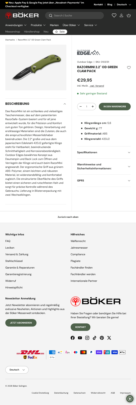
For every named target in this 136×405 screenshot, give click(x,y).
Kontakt (98, 4)
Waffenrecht (78, 241)
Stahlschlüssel (14, 261)
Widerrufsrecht (98, 393)
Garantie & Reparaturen (19, 267)
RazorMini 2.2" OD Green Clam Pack (34, 39)
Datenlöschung (61, 393)
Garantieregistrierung (18, 274)
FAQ (7, 241)
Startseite (10, 39)
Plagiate (75, 261)
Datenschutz (80, 393)
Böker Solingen (20, 386)
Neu (46, 31)
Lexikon (9, 247)
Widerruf (10, 281)
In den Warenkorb (114, 106)
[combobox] (74, 15)
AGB (113, 393)
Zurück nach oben (68, 216)
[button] (128, 15)
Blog (109, 4)
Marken (54, 25)
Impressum (125, 393)
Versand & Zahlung (16, 254)
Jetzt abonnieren (21, 322)
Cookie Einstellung (40, 393)
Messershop (12, 31)
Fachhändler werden (83, 274)
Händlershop (32, 31)
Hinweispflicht (14, 287)
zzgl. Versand (97, 85)
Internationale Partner (84, 281)
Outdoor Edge (84, 61)
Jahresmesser (79, 247)
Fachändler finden (82, 267)
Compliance (78, 254)
